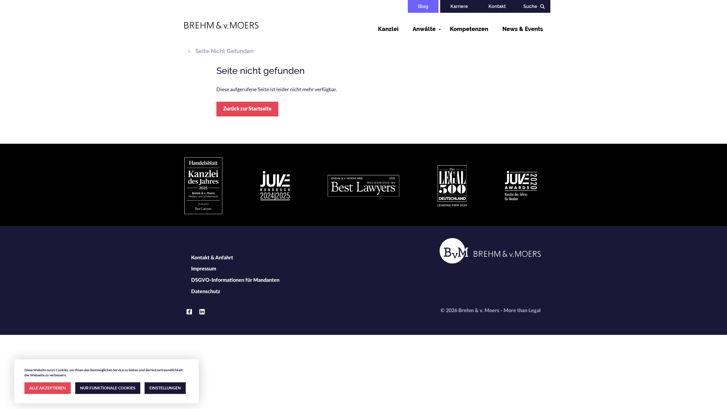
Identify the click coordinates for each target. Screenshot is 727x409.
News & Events (522, 29)
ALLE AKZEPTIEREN (47, 387)
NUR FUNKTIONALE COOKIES (107, 387)
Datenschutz (205, 291)
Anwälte (424, 29)
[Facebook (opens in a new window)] (189, 311)
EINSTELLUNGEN (165, 387)
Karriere (459, 6)
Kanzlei (388, 29)
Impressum (203, 269)
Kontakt (497, 6)
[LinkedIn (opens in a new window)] (202, 311)
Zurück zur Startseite (247, 108)
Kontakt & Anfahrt (212, 257)
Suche (530, 6)
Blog (423, 6)
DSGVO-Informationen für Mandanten (235, 280)
